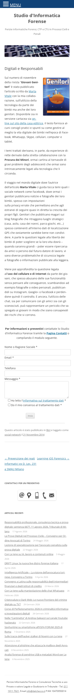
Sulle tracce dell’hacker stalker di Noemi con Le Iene (33, 636)
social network (13, 434)
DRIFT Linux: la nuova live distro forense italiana (31, 563)
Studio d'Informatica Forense (37, 18)
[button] (6, 3)
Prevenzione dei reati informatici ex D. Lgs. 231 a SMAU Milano (20, 464)
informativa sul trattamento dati (43, 400)
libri (48, 430)
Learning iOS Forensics (53, 458)
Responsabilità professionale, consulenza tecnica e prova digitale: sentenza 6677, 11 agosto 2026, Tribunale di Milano (36, 527)
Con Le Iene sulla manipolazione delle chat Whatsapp (34, 590)
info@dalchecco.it (36, 691)
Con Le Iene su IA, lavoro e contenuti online (29, 554)
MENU (15, 4)
